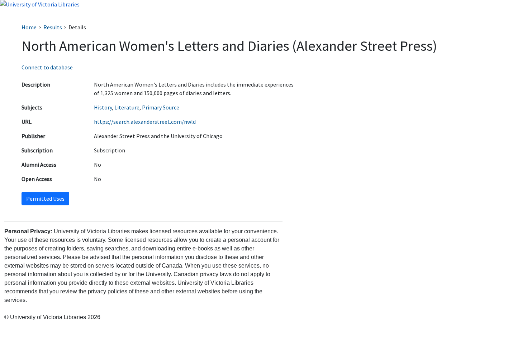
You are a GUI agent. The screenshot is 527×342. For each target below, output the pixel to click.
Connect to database (47, 67)
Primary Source (160, 107)
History (103, 107)
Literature (126, 107)
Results (52, 27)
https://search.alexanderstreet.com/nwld (145, 121)
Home (29, 27)
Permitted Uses (45, 198)
